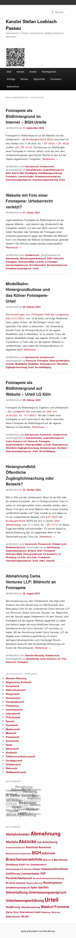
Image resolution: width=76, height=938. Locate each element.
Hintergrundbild (26, 261)
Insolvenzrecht (14, 709)
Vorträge (11, 79)
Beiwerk (32, 550)
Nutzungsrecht (48, 364)
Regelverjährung (34, 883)
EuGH (22, 864)
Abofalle (12, 842)
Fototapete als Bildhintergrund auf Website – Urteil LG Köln (28, 388)
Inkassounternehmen (54, 869)
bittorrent (48, 853)
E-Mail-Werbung (60, 859)
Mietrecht (11, 733)
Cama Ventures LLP (16, 441)
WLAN (25, 916)
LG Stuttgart (51, 261)
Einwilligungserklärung (50, 173)
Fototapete (11, 176)
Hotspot (36, 869)
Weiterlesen (50, 159)
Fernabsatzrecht (15, 702)
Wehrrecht (11, 768)
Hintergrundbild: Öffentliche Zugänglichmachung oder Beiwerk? (30, 475)
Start (9, 71)
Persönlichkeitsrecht (19, 878)
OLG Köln (32, 557)
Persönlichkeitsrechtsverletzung (48, 878)
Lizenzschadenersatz (17, 265)
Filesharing (12, 705)
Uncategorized (14, 760)
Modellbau (33, 364)
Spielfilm (43, 887)
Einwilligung (31, 173)
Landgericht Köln (21, 411)
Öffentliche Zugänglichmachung (22, 448)
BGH (8, 173)
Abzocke (27, 841)
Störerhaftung (17, 892)
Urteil (62, 179)
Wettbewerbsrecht (15, 547)
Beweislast (45, 847)
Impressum (55, 79)
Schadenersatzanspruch (48, 176)
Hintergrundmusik (32, 554)
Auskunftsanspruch (53, 169)
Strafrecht (11, 752)
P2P (43, 873)
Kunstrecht (45, 434)
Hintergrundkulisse (59, 360)
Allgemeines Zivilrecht (18, 682)
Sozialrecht (12, 741)
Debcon (47, 859)
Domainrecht (13, 698)
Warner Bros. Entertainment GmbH (23, 912)
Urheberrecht (47, 166)
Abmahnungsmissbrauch (33, 258)
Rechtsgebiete (49, 71)
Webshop (46, 912)
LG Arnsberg (50, 554)
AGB (39, 842)
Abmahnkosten (34, 169)
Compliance (12, 686)
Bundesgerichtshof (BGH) (39, 139)
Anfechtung (50, 842)
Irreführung (13, 873)
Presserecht (44, 544)
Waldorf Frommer (55, 906)
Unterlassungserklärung (45, 179)
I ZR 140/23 (62, 143)
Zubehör (50, 560)
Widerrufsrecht (13, 916)
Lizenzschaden (26, 176)
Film (27, 864)
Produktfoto (44, 557)
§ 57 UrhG (51, 517)
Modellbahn (21, 364)
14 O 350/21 (18, 318)
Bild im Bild (18, 173)
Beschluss (32, 847)
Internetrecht (32, 166)
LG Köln (39, 261)
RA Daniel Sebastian (16, 882)
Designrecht (12, 694)
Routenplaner (52, 882)
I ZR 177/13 (51, 524)
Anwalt (33, 71)
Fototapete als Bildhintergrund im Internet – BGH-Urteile (26, 116)
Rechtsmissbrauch (57, 265)
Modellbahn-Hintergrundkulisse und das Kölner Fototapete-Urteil (28, 292)
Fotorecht (58, 258)
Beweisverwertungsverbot (18, 853)
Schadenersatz (48, 448)
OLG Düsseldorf (37, 265)
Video (42, 560)
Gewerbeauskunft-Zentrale (19, 869)
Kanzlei (20, 71)
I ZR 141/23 (25, 147)
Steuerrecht (12, 748)
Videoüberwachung (30, 907)
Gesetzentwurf (38, 864)
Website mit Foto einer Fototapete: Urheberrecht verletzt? (29, 201)
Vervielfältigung (43, 367)
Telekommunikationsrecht (20, 756)
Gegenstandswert (15, 444)
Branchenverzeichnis (24, 859)
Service (24, 79)
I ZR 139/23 (48, 143)
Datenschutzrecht (15, 690)
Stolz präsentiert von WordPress (38, 931)
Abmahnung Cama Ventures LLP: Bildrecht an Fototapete (31, 581)
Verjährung (13, 907)
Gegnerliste (39, 79)
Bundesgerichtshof (16, 520)
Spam (9, 744)
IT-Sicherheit (13, 717)
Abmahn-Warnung (34, 655)
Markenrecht (13, 729)
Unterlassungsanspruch (18, 179)
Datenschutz (13, 86)
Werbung (55, 912)
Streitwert (62, 448)
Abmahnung (12, 258)
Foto (64, 658)
